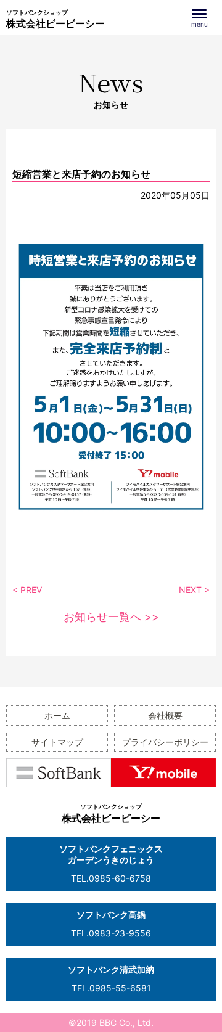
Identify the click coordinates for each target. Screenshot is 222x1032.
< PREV (27, 589)
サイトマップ (57, 742)
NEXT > (194, 589)
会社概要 (165, 715)
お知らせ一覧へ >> (111, 616)
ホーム (57, 715)
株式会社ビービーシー (55, 19)
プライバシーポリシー (165, 742)
